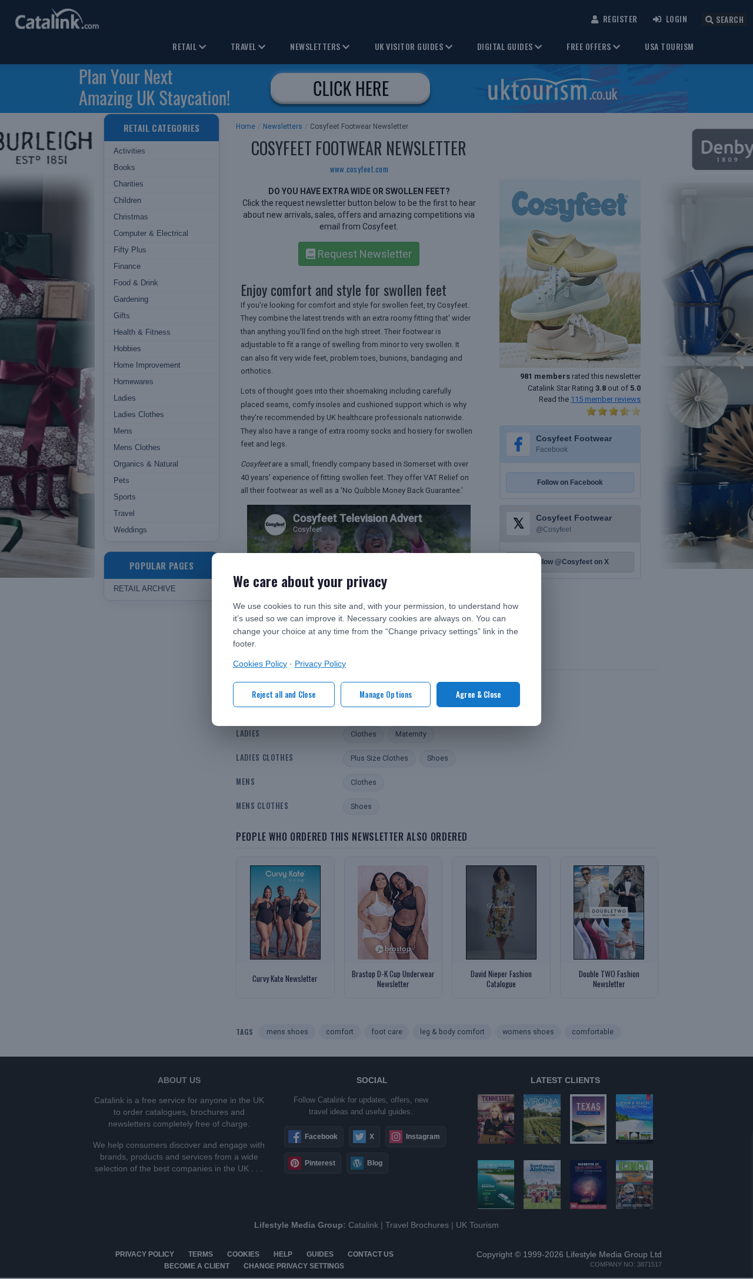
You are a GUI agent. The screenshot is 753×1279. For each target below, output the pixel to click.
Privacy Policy (320, 664)
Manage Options (385, 694)
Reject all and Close (283, 694)
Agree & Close (478, 694)
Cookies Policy (260, 664)
